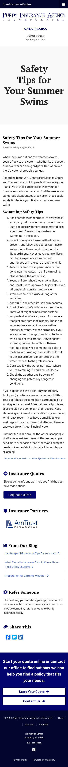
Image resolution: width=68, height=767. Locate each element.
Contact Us (31, 701)
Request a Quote (19, 495)
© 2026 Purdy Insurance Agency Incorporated (28, 717)
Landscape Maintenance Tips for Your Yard (30, 553)
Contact (29, 724)
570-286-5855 (35, 29)
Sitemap (43, 724)
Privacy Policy (20, 759)
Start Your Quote (32, 691)
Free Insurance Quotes (17, 4)
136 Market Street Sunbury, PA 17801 (34, 735)
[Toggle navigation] (63, 4)
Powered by (44, 759)
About (61, 717)
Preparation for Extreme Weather (25, 575)
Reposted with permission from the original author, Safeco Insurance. (35, 458)
